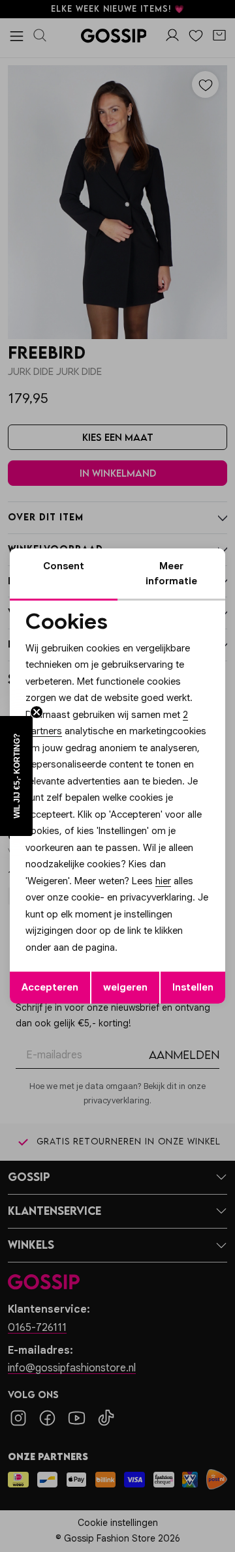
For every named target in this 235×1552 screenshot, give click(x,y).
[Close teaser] (36, 712)
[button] (16, 776)
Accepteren (50, 987)
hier (163, 881)
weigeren (125, 987)
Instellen (192, 987)
